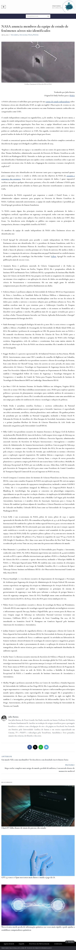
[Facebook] (29, 747)
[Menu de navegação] (3, 6)
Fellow (53, 256)
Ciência (30, 35)
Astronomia (23, 35)
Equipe (21, 944)
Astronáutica (15, 35)
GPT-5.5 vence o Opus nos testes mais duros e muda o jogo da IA (28, 877)
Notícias (35, 35)
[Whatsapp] (40, 747)
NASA (72, 95)
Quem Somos (9, 944)
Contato (58, 944)
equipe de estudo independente (58, 102)
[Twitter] (35, 747)
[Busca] (48, 16)
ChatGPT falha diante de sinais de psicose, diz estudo (23, 828)
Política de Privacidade (39, 944)
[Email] (46, 747)
